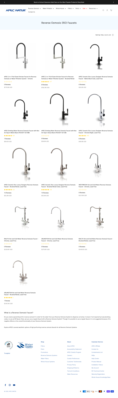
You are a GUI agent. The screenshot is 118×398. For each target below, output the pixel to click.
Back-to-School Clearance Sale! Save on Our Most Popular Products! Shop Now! (59, 2)
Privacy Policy (71, 365)
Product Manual (96, 361)
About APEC (71, 346)
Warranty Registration (98, 374)
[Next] (113, 2)
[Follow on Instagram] (10, 385)
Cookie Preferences (73, 358)
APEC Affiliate (96, 346)
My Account (95, 368)
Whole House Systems (48, 361)
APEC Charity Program (74, 352)
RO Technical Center (98, 371)
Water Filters (45, 358)
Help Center (95, 358)
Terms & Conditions (73, 371)
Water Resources (72, 374)
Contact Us (31, 12)
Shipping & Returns (73, 368)
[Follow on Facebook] (5, 385)
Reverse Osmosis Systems (49, 355)
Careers (69, 355)
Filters (70, 8)
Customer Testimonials (74, 361)
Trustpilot (7, 353)
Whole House (60, 8)
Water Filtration (47, 8)
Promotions (44, 352)
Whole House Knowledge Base (101, 377)
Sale (84, 8)
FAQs (93, 355)
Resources (92, 8)
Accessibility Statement (74, 349)
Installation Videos (97, 365)
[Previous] (4, 2)
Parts (77, 8)
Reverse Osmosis (33, 8)
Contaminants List (97, 352)
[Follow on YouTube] (14, 385)
